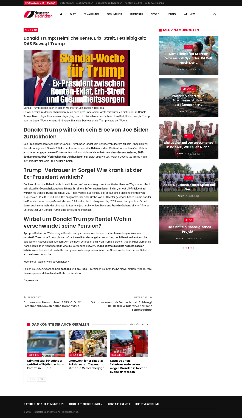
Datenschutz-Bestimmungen (76, 2)
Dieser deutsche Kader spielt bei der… (188, 187)
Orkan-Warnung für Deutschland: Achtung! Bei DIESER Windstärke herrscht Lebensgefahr (121, 306)
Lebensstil (136, 14)
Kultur (188, 135)
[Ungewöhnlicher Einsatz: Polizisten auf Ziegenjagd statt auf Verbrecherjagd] (88, 343)
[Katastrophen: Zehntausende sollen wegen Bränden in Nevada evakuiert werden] (129, 343)
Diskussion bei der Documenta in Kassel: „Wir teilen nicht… (188, 144)
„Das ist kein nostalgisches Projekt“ (188, 229)
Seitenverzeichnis (154, 2)
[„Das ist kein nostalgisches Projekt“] (188, 224)
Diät (73, 14)
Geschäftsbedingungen (109, 2)
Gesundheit (114, 14)
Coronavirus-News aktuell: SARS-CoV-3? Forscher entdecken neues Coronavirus (52, 304)
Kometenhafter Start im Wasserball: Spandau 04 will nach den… (188, 58)
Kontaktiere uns (133, 2)
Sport (155, 14)
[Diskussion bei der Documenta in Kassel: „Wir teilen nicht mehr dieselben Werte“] (188, 140)
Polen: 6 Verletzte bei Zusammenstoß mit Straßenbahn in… (188, 100)
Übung (171, 14)
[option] (188, 141)
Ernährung (91, 14)
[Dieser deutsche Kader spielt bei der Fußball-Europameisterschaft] (188, 182)
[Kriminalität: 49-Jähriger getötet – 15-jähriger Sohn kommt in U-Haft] (46, 343)
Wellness (189, 14)
